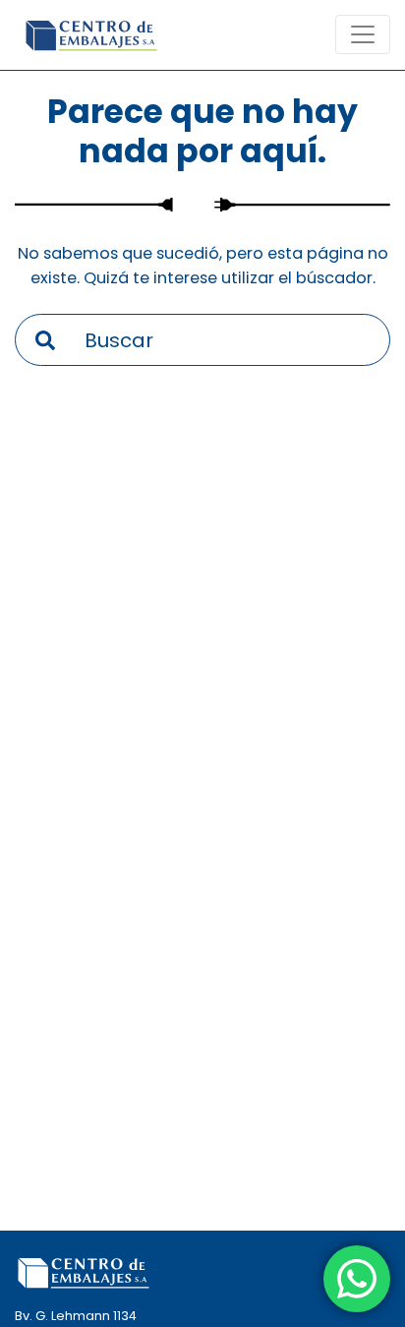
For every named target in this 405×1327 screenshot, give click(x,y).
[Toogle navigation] (362, 34)
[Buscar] (45, 340)
